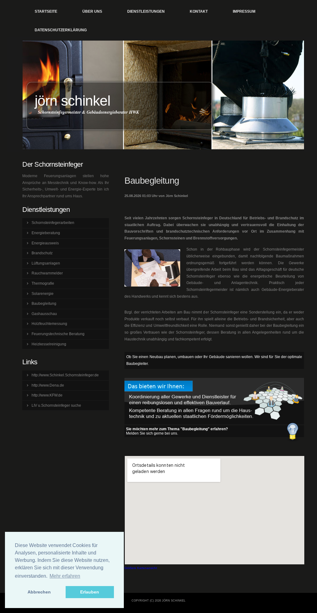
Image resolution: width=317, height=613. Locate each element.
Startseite (46, 11)
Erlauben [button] (89, 591)
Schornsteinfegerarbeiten (53, 223)
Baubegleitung (44, 303)
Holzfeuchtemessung (49, 324)
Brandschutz (42, 253)
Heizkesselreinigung (49, 344)
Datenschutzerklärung (61, 30)
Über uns (92, 11)
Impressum (244, 11)
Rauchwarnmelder (47, 273)
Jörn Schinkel (72, 101)
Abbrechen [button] (39, 591)
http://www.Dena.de (48, 385)
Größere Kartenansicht (140, 568)
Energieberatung (46, 233)
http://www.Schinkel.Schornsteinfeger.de (65, 375)
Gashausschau (44, 314)
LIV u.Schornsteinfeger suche (56, 405)
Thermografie (43, 283)
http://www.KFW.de (47, 395)
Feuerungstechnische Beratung (58, 334)
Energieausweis (45, 243)
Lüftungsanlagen (46, 263)
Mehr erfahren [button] (65, 576)
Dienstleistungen (146, 11)
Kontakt (199, 11)
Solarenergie (43, 293)
